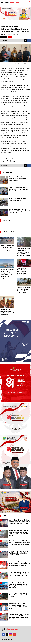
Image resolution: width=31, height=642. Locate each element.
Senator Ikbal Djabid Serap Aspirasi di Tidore (18, 199)
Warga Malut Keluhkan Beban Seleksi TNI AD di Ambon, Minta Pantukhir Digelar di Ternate (19, 521)
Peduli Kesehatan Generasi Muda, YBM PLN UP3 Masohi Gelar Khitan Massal (18, 189)
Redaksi (4, 639)
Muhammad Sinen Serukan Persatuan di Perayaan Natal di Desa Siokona (19, 211)
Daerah (5, 23)
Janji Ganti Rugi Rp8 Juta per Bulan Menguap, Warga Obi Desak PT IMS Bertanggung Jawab (23, 252)
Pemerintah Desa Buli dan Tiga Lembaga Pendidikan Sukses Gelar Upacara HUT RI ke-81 (19, 574)
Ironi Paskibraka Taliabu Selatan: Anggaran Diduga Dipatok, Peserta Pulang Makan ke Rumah (19, 585)
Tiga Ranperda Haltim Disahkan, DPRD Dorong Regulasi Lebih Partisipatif (22, 271)
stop (10, 37)
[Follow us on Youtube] (14, 634)
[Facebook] (29, 40)
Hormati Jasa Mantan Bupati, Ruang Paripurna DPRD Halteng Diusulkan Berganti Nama (19, 563)
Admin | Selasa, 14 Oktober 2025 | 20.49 (9, 34)
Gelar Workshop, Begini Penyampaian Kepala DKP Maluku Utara (17, 178)
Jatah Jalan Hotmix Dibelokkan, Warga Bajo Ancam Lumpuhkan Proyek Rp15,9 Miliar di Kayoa (19, 542)
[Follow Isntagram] (10, 634)
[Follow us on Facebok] (3, 634)
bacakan (4, 37)
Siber (10, 639)
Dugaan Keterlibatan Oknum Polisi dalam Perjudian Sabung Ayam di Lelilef (19, 553)
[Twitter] (25, 40)
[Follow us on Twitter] (7, 634)
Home (1, 23)
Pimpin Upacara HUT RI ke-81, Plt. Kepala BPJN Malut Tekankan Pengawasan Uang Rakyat (19, 616)
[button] (29, 1)
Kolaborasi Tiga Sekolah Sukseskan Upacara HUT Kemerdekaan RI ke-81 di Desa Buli (19, 606)
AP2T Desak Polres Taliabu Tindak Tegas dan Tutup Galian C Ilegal (19, 595)
